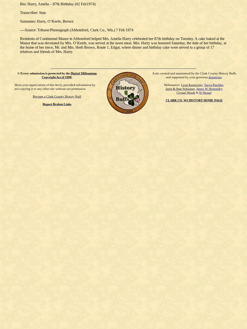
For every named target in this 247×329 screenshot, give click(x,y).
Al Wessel (205, 92)
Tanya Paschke (213, 85)
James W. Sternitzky (209, 89)
